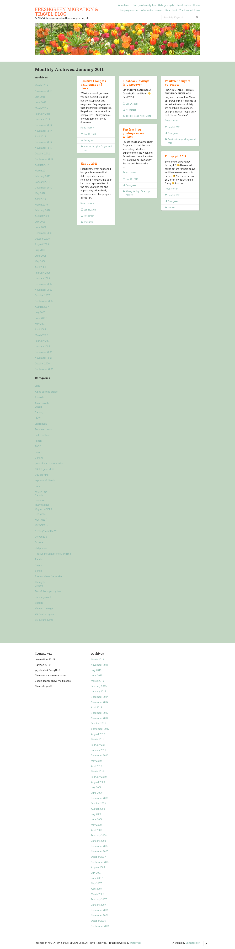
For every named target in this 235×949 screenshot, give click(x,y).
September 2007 (44, 301)
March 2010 (41, 204)
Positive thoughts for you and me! (53, 553)
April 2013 (40, 136)
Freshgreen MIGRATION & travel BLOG (66, 11)
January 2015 (42, 119)
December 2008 (43, 233)
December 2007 (43, 284)
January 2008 (42, 278)
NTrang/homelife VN (46, 531)
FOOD (38, 446)
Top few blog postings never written (133, 133)
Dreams (39, 585)
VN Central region (44, 614)
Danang (39, 412)
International (42, 504)
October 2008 (42, 238)
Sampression (193, 942)
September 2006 (44, 369)
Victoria (39, 602)
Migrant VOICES (43, 509)
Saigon (38, 565)
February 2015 (43, 113)
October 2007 (42, 295)
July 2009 (40, 221)
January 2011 (42, 182)
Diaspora (40, 500)
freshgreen (89, 140)
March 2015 (41, 108)
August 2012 (42, 165)
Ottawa (39, 542)
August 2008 (42, 244)
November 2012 (43, 148)
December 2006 (43, 352)
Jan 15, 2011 (90, 210)
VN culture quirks (44, 619)
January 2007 (42, 346)
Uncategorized (43, 597)
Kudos (196, 5)
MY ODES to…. (42, 525)
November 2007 (43, 289)
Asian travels (42, 403)
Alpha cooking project (46, 391)
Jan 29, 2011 (90, 134)
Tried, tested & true (189, 10)
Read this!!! (171, 10)
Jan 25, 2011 (174, 127)
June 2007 (40, 318)
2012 (37, 386)
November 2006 (43, 358)
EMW (37, 418)
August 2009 (42, 216)
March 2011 (41, 170)
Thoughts (40, 582)
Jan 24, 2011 (174, 195)
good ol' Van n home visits (49, 463)
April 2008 (40, 267)
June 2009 (40, 227)
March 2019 (41, 85)
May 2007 (40, 323)
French (38, 452)
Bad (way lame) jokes (144, 5)
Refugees (40, 514)
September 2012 (44, 159)
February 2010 (43, 210)
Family (38, 440)
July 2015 (40, 96)
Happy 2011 (89, 163)
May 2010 (40, 193)
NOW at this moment (152, 10)
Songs (38, 570)
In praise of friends (45, 480)
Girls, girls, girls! (166, 5)
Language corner (129, 10)
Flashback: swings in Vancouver (136, 82)
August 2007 (42, 306)
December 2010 (43, 187)
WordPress (136, 942)
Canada (39, 495)
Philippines (41, 548)
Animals (39, 397)
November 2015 (43, 91)
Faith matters (42, 435)
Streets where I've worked (49, 576)
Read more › (87, 127)
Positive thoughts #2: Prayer (177, 82)
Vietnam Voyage (44, 608)
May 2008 (40, 261)
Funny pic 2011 (175, 156)
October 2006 (42, 363)
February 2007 (43, 340)
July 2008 (40, 250)
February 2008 (43, 272)
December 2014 (43, 125)
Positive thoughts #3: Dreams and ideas (93, 84)
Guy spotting (42, 474)
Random (39, 559)
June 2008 (40, 255)
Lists (37, 486)
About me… (124, 5)
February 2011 (43, 176)
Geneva (39, 457)
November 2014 (43, 131)
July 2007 (40, 312)
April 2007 (40, 329)
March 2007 (41, 335)
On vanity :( (41, 536)
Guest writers (184, 5)
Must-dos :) (41, 519)
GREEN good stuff (44, 469)
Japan (38, 406)
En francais (41, 423)
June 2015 (40, 102)
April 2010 (40, 199)
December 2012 (43, 142)
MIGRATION (41, 491)
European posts (43, 429)
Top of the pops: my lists (48, 591)
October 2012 (42, 153)
